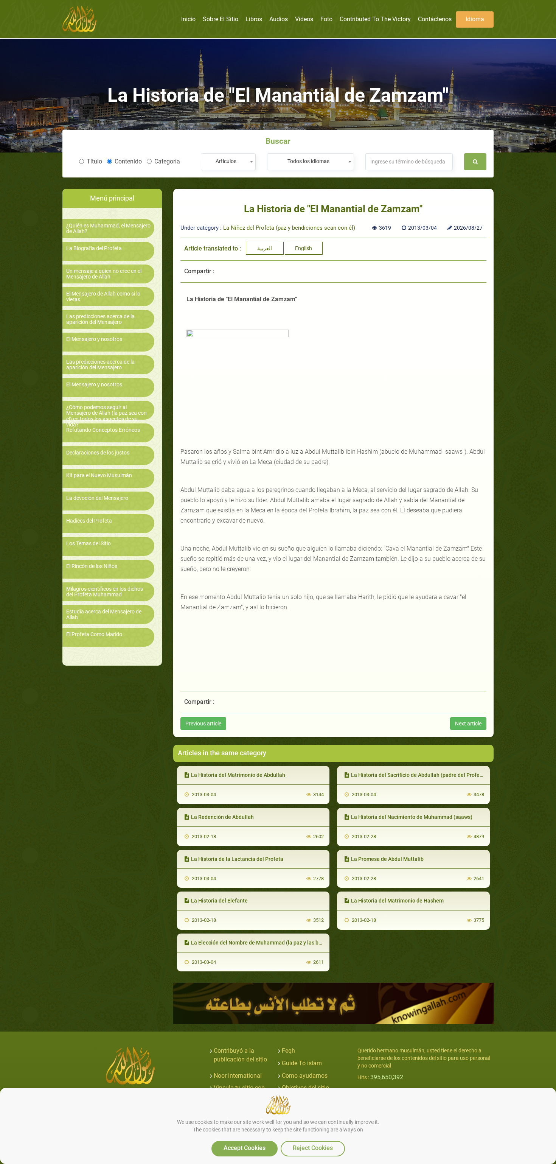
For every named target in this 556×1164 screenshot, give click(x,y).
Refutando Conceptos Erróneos (103, 430)
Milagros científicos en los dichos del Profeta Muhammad (104, 592)
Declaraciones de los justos (97, 453)
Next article (468, 723)
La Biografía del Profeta (94, 248)
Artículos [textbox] (226, 161)
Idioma (475, 19)
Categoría (167, 161)
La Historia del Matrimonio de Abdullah (238, 775)
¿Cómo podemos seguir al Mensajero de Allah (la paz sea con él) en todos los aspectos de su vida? (106, 416)
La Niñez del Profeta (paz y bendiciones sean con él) (289, 227)
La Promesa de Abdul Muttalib (387, 859)
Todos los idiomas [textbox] (308, 161)
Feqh (288, 1050)
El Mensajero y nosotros (94, 339)
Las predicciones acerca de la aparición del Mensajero (100, 319)
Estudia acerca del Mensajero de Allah (103, 614)
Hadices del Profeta (89, 521)
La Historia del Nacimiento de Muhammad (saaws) (411, 817)
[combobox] (228, 161)
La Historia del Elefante (219, 901)
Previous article (203, 723)
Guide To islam (302, 1063)
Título (94, 161)
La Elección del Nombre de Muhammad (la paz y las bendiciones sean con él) (283, 943)
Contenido (128, 161)
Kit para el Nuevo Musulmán (99, 475)
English (303, 248)
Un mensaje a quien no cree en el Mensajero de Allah (103, 274)
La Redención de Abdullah (222, 817)
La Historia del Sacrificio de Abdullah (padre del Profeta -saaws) (428, 775)
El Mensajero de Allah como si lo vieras (103, 296)
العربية (264, 248)
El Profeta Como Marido (94, 634)
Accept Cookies (245, 1148)
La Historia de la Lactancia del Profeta (237, 859)
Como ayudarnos (305, 1075)
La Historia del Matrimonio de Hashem (397, 901)
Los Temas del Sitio (88, 543)
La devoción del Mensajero (97, 498)
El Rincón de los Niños (91, 566)
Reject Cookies (313, 1148)
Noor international (238, 1075)
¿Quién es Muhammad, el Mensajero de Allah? (108, 228)
